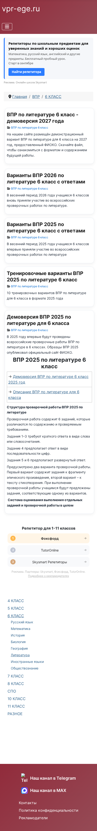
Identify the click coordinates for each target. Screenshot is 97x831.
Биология (18, 642)
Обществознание (24, 668)
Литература (20, 655)
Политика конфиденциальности (48, 810)
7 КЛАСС (16, 676)
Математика (20, 629)
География (19, 648)
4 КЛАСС (16, 600)
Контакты (27, 802)
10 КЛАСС (17, 698)
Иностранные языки (27, 662)
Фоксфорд (50, 538)
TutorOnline (50, 550)
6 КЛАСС (16, 615)
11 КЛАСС (16, 706)
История (18, 635)
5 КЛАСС (16, 608)
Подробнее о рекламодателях (48, 576)
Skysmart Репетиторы (49, 562)
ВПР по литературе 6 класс (29, 127)
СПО (12, 691)
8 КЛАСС (16, 683)
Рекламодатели (33, 817)
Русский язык (22, 622)
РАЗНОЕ (15, 713)
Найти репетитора (26, 72)
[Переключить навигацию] (7, 26)
